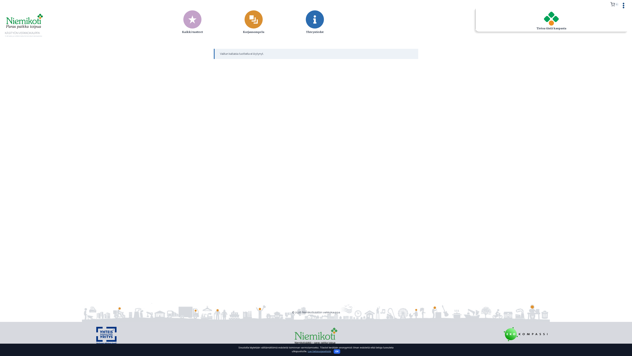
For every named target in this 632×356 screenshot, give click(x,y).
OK (337, 351)
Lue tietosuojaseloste (319, 351)
